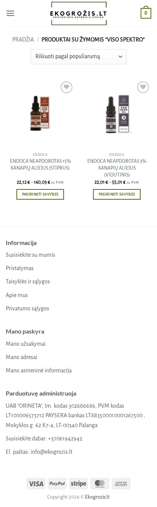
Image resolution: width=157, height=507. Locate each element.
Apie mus (17, 295)
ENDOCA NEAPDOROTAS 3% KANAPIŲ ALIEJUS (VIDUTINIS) (116, 168)
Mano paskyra (25, 331)
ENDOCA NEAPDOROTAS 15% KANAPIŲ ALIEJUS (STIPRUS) (40, 165)
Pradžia (23, 40)
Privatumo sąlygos (27, 308)
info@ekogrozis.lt (51, 452)
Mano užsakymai (26, 344)
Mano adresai (21, 357)
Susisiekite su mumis (30, 255)
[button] (10, 13)
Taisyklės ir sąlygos (28, 281)
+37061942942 (65, 438)
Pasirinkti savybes (40, 194)
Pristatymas (20, 268)
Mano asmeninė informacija (39, 370)
